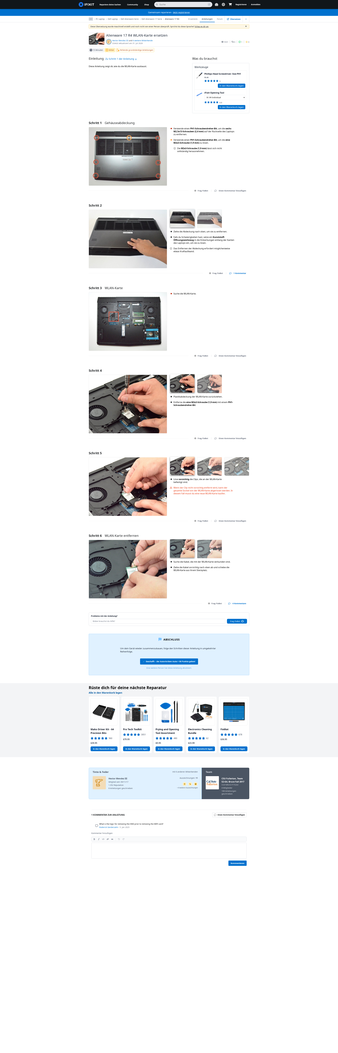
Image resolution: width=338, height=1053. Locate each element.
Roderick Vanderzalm (108, 827)
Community (132, 4)
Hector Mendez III (120, 40)
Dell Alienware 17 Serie (152, 19)
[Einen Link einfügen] (108, 839)
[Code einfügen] (103, 839)
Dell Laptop (113, 19)
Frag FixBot (203, 190)
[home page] (86, 4)
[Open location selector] (223, 4)
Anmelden (255, 4)
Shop (146, 4)
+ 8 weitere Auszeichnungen (187, 788)
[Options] (91, 19)
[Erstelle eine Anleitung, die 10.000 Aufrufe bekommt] (190, 784)
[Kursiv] (99, 839)
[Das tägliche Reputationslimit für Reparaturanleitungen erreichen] (196, 784)
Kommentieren (237, 863)
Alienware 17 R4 (172, 19)
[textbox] (169, 851)
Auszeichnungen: (189, 778)
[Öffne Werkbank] (216, 4)
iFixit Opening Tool (214, 92)
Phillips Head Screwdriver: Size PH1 (222, 73)
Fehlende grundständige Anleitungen (136, 50)
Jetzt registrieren (181, 12)
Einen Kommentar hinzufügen (230, 202)
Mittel (111, 50)
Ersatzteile (193, 19)
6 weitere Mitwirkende (143, 40)
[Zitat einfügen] (112, 839)
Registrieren (241, 4)
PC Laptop (100, 19)
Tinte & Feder (101, 772)
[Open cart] (230, 4)
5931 (226, 42)
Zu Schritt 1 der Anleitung (120, 58)
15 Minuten (98, 50)
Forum (220, 19)
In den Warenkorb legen (231, 85)
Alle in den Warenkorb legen (105, 692)
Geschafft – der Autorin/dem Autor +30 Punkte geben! (170, 661)
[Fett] (94, 839)
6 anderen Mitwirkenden (187, 771)
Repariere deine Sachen (110, 4)
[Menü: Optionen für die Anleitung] (246, 19)
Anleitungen (207, 19)
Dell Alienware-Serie (130, 19)
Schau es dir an (201, 26)
